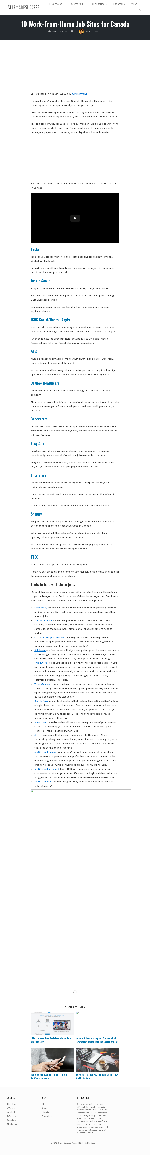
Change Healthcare (45, 383)
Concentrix (39, 419)
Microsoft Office (43, 620)
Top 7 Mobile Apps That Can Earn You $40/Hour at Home (49, 1076)
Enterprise (38, 475)
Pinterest (13, 1116)
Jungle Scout (40, 281)
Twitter (12, 1108)
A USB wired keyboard (46, 768)
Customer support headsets (50, 637)
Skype (37, 735)
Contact (45, 1108)
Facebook (12, 1104)
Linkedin (12, 1112)
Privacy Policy (47, 1116)
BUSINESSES (119, 4)
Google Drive (41, 700)
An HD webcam (43, 781)
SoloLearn (40, 650)
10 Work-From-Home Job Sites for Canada (75, 24)
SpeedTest (40, 722)
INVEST (134, 4)
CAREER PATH (77, 4)
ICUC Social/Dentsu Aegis (50, 319)
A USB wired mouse (45, 751)
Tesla (35, 249)
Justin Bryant (79, 93)
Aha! (34, 351)
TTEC (34, 557)
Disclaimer (46, 1112)
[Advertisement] (75, 68)
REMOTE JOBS (55, 4)
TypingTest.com (43, 684)
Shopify (36, 514)
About (44, 1104)
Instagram (13, 1124)
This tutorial (41, 662)
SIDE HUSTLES (98, 4)
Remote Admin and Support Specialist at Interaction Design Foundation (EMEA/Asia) (97, 1040)
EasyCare (38, 443)
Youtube (12, 1120)
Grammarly (40, 607)
